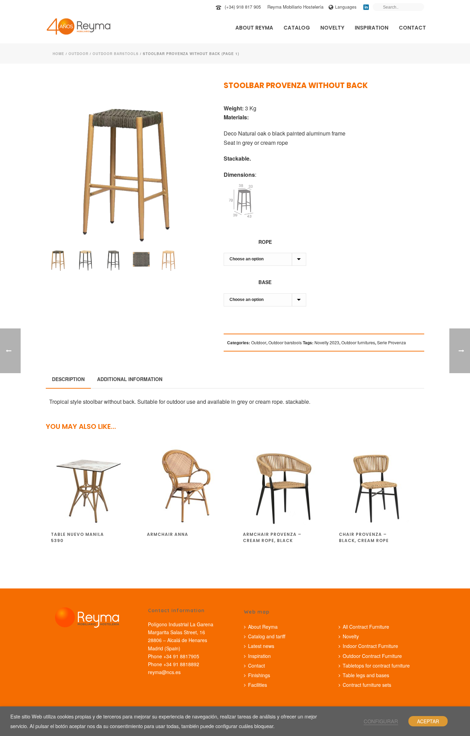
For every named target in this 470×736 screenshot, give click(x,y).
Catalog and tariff (266, 636)
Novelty (332, 27)
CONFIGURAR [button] (381, 721)
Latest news (261, 645)
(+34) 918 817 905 (243, 6)
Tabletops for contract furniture (376, 665)
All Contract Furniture (366, 626)
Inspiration (371, 27)
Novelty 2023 (326, 342)
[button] (194, 95)
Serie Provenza (391, 342)
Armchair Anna (167, 534)
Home (58, 53)
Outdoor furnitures (358, 342)
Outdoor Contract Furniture (372, 655)
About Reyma (254, 27)
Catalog (297, 27)
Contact (412, 27)
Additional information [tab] (129, 379)
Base (264, 282)
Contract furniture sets (367, 684)
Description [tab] (68, 379)
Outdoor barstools (116, 53)
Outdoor (78, 53)
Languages (345, 7)
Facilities (257, 684)
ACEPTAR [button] (428, 721)
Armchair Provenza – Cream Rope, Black (272, 537)
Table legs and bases (366, 675)
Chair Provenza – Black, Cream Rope (364, 537)
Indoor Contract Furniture (370, 645)
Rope (265, 241)
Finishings (259, 675)
